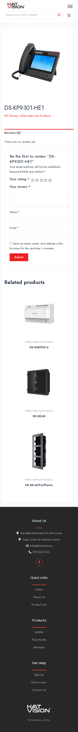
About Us (39, 597)
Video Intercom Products (35, 116)
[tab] (38, 133)
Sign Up (39, 674)
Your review (20, 186)
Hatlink (39, 632)
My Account (39, 682)
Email (14, 228)
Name (15, 212)
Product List (39, 604)
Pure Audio (39, 639)
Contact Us (39, 690)
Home (39, 589)
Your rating (19, 179)
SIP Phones (11, 116)
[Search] (59, 15)
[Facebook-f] (39, 562)
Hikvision (39, 647)
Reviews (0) (12, 133)
